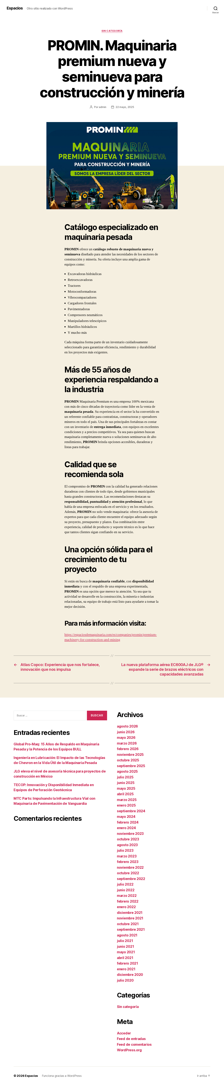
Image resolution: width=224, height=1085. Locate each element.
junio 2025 (125, 783)
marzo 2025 (126, 800)
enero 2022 (126, 907)
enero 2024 (126, 828)
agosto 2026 (127, 726)
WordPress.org (129, 1050)
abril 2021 (125, 958)
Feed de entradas (131, 1039)
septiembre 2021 (131, 929)
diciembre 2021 (130, 913)
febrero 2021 (127, 963)
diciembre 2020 (130, 975)
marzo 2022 (126, 896)
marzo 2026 (127, 743)
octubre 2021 (128, 924)
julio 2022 (125, 884)
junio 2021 (125, 946)
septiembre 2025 (131, 766)
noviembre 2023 (130, 834)
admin (102, 107)
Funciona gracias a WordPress (61, 1075)
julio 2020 (125, 980)
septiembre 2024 (131, 811)
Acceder (124, 1033)
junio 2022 (125, 890)
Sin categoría (112, 30)
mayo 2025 (126, 788)
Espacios (15, 8)
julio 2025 (125, 777)
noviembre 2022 (130, 867)
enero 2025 (126, 805)
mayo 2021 (126, 952)
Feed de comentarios (134, 1044)
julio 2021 (125, 941)
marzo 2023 (126, 856)
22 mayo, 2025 (125, 107)
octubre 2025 (128, 760)
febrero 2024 (128, 822)
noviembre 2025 (130, 755)
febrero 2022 (127, 901)
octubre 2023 (128, 839)
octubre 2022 (128, 873)
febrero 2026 (128, 749)
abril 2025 (125, 794)
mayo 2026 (126, 738)
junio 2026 (125, 732)
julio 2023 (125, 850)
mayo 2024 (126, 817)
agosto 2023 (127, 845)
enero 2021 (126, 969)
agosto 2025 (127, 771)
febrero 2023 (127, 862)
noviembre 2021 (130, 918)
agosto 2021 (127, 935)
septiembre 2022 (131, 879)
